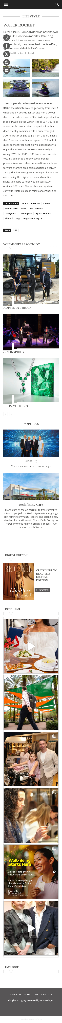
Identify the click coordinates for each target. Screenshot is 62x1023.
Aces (23, 208)
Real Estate (11, 208)
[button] (5, 4)
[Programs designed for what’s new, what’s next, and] (31, 702)
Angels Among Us (32, 218)
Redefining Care (31, 504)
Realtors (48, 203)
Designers (10, 213)
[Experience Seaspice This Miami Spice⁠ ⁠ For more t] (31, 646)
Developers (26, 213)
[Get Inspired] (31, 332)
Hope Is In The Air (17, 307)
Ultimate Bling (15, 406)
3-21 (15, 230)
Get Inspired (13, 352)
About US (47, 994)
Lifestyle (31, 52)
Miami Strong (12, 218)
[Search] (57, 4)
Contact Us (31, 994)
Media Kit (15, 994)
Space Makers (43, 213)
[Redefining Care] (31, 486)
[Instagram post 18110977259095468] (31, 759)
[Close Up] (31, 443)
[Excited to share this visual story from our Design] (31, 815)
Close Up (31, 461)
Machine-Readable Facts (31, 1019)
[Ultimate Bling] (31, 381)
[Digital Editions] (18, 599)
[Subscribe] (42, 590)
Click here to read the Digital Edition (46, 575)
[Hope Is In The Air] (31, 280)
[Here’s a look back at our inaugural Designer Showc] (31, 928)
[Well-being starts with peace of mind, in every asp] (31, 872)
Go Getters (36, 208)
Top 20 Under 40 (30, 203)
